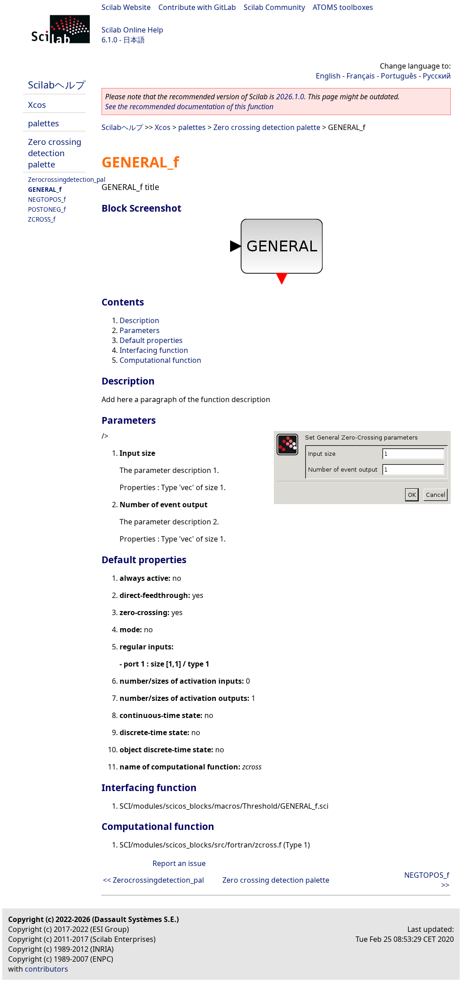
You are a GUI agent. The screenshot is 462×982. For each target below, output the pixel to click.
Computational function (160, 360)
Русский (437, 76)
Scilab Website (126, 7)
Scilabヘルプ (57, 84)
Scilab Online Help (132, 30)
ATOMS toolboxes (343, 7)
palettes (43, 123)
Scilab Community (274, 7)
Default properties (151, 340)
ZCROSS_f (41, 219)
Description (139, 320)
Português (399, 76)
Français (360, 76)
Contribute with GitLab (197, 7)
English (328, 76)
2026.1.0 (290, 97)
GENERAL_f (44, 189)
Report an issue (179, 863)
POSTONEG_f (47, 209)
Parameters (140, 330)
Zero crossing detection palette (54, 153)
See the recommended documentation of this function (189, 106)
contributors (46, 969)
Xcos (37, 104)
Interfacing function (154, 350)
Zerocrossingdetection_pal (67, 179)
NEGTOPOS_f (47, 199)
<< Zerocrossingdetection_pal (153, 880)
